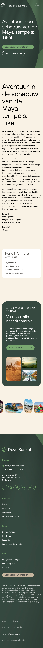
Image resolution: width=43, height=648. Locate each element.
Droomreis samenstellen (16, 47)
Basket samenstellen (19, 348)
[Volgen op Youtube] (23, 487)
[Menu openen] (37, 5)
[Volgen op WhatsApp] (35, 487)
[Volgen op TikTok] (17, 487)
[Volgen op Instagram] (11, 487)
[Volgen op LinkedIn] (29, 487)
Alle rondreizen (12, 54)
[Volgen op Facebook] (4, 487)
